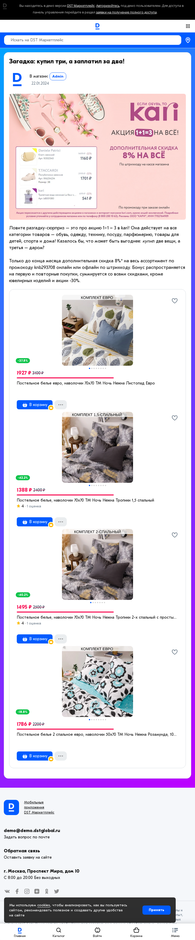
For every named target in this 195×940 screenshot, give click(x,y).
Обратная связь (22, 851)
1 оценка (33, 506)
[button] (175, 932)
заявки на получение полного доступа (126, 12)
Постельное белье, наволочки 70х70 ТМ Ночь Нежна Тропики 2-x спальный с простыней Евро (97, 617)
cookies (43, 905)
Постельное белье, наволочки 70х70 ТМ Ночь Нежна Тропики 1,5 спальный (85, 500)
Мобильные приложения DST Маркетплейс (39, 807)
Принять (156, 910)
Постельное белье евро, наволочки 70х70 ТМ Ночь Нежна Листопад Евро (86, 383)
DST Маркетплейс (81, 6)
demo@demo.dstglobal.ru (32, 830)
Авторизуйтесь (108, 6)
